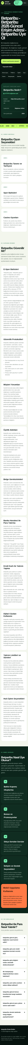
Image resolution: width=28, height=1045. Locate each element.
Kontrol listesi (17, 2)
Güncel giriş (5, 72)
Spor (24, 72)
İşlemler (19, 76)
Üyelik (19, 72)
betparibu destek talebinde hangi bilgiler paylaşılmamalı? (12, 1015)
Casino (3, 76)
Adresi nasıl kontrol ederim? (11, 61)
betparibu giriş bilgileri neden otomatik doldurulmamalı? (10, 963)
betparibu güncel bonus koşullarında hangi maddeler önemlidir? (12, 994)
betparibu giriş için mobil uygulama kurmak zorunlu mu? (11, 951)
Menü (24, 3)
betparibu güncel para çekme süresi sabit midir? (12, 1004)
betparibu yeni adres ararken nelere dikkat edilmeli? (12, 984)
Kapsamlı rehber (7, 66)
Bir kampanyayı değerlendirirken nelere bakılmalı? (10, 974)
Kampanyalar (11, 76)
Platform (13, 72)
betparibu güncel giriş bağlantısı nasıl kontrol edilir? (10, 940)
